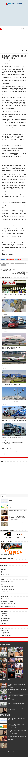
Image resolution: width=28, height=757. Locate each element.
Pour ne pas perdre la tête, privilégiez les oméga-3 (9, 269)
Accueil (1, 50)
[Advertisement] (14, 16)
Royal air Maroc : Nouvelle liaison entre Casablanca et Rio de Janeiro (11, 348)
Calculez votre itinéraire (7, 616)
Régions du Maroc (5, 621)
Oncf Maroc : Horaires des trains (7, 554)
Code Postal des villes (6, 623)
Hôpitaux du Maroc (6, 630)
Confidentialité (16, 751)
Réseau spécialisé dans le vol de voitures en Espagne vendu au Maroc (12, 438)
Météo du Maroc (5, 567)
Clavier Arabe (5, 591)
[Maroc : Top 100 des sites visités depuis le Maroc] (4, 506)
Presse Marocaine (8, 751)
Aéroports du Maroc (6, 600)
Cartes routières (5, 615)
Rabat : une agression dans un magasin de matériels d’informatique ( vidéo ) (17, 697)
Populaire (3, 496)
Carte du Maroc (4, 613)
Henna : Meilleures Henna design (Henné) (17, 522)
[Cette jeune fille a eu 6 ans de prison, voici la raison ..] (4, 512)
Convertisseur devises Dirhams (7, 589)
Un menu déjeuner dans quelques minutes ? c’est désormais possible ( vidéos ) (17, 684)
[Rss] (13, 753)
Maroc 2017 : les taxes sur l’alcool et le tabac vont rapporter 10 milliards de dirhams (14, 295)
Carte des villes (5, 620)
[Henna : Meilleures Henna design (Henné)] (4, 524)
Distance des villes (6, 618)
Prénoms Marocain (6, 571)
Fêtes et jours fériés (6, 584)
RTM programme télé (20, 537)
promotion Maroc (23, 263)
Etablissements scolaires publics (8, 604)
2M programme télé (7, 537)
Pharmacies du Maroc (6, 635)
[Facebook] (14, 753)
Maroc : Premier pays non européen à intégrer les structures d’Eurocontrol (13, 366)
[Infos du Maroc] (14, 3)
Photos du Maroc (5, 574)
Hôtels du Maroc (5, 598)
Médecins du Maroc (6, 633)
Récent (8, 496)
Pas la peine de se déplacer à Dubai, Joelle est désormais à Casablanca (16, 702)
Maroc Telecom (14, 263)
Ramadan (3, 265)
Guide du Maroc (5, 572)
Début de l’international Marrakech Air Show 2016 (14, 420)
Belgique (7, 263)
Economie (6, 50)
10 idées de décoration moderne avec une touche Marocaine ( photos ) (17, 690)
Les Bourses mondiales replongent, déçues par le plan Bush (18, 273)
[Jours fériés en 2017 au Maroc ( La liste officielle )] (4, 500)
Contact (21, 751)
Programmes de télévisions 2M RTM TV (10, 588)
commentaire (20, 496)
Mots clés (13, 496)
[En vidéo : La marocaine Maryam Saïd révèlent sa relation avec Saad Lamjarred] (4, 518)
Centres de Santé (5, 632)
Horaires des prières (6, 583)
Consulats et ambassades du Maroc (9, 603)
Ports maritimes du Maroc (7, 601)
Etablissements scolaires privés (8, 606)
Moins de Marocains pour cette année (11, 330)
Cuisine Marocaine (5, 569)
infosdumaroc (5, 60)
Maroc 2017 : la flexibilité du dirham (10, 313)
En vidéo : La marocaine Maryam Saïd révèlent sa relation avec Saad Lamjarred (17, 738)
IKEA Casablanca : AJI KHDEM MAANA (11, 384)
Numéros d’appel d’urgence (7, 581)
